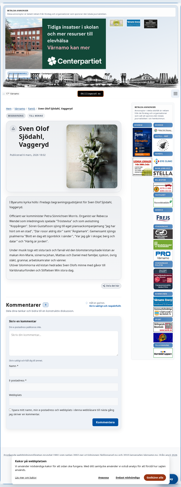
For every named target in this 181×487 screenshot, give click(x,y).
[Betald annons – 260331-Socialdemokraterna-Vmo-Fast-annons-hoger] (163, 278)
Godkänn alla (155, 477)
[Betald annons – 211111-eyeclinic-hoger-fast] (163, 161)
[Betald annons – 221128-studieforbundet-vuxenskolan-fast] (163, 245)
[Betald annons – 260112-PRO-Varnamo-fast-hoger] (163, 255)
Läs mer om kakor (26, 477)
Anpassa (103, 477)
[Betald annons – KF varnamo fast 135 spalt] (163, 312)
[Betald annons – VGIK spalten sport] (163, 337)
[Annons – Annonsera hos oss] (142, 142)
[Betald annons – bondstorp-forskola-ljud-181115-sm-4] (151, 24)
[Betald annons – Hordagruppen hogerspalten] (163, 353)
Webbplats (15, 395)
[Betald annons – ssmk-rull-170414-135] (163, 327)
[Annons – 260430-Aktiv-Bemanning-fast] (116, 23)
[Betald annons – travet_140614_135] (163, 234)
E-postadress (18, 380)
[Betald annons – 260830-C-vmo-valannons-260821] (55, 44)
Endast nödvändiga (128, 477)
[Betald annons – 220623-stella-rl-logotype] (163, 174)
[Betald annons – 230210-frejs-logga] (163, 218)
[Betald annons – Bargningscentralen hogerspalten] (163, 187)
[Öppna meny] (175, 93)
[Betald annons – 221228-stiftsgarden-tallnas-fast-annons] (163, 145)
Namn (13, 366)
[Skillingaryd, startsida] (90, 93)
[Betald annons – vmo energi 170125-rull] (163, 301)
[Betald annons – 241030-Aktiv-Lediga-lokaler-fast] (142, 167)
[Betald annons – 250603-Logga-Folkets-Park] (163, 130)
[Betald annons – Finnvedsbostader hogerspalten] (163, 202)
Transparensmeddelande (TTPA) (22, 78)
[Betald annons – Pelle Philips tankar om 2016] (133, 23)
